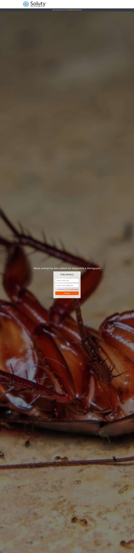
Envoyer (67, 293)
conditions (67, 289)
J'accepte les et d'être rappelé (67, 289)
